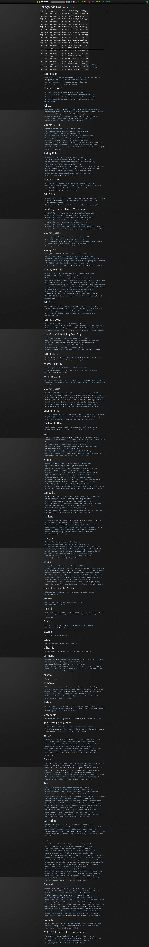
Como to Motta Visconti (94, 814)
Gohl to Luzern (85, 827)
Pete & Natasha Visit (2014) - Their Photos (75, 147)
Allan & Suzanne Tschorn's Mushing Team (56, 285)
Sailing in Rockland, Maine (65, 400)
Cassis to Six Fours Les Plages (74, 857)
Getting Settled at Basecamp (97, 285)
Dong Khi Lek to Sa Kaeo (85, 520)
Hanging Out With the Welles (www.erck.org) (92, 414)
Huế (69, 463)
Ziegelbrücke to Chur (88, 825)
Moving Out (91, 940)
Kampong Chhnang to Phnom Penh (84, 501)
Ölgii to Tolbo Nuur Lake (67, 555)
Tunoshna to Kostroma (64, 579)
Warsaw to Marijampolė (84, 651)
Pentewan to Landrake (66, 888)
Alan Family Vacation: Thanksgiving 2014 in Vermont (60, 99)
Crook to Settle (49, 906)
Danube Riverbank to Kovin (64, 698)
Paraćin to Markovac (65, 708)
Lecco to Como (49, 816)
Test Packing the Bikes (82, 936)
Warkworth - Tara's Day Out (90, 913)
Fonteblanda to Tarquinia (79, 805)
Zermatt (47, 834)
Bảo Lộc (95, 472)
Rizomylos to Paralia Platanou (70, 753)
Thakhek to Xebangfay (94, 437)
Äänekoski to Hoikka (51, 615)
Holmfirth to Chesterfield (64, 904)
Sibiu (59, 687)
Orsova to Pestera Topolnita (70, 696)
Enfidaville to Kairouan (76, 777)
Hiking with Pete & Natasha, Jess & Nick (66, 380)
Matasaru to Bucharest (59, 691)
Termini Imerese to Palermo (53, 787)
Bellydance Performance (68, 402)
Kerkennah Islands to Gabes (87, 772)
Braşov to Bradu (77, 687)
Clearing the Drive (87, 280)
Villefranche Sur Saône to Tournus (54, 848)
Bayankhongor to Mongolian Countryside (79, 546)
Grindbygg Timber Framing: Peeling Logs (80, 224)
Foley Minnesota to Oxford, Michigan (95, 287)
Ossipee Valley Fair (64, 244)
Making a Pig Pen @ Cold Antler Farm (55, 239)
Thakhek (47, 439)
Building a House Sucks (83, 168)
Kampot (72, 496)
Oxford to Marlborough (51, 899)
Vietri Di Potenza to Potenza (53, 729)
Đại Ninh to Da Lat (72, 472)
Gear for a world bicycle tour (53, 936)
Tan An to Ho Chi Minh (77, 482)
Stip (58, 719)
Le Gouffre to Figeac (83, 862)
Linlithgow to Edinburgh (52, 926)
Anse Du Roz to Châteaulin (77, 878)
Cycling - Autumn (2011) (98, 383)
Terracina (84, 801)
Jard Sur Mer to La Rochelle (78, 867)
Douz (57, 770)
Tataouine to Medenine (51, 772)
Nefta (101, 768)
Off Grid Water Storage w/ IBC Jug (78, 114)
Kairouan (65, 777)
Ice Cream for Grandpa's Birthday (91, 393)
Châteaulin (64, 878)
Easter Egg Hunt (70, 360)
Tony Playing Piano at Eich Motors (54, 383)
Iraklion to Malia (63, 751)
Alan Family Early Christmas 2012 (75, 296)
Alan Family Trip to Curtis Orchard (74, 121)
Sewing (92, 936)
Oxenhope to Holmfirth (79, 904)
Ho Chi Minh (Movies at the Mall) (54, 477)
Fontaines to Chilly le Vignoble (83, 844)
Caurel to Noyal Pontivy (73, 876)
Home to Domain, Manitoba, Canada (92, 349)
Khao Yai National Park (75, 523)
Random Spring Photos (68, 357)
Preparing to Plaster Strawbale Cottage (56, 140)
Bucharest (48, 691)
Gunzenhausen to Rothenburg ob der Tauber (57, 666)
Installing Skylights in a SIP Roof (54, 116)
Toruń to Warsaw (67, 625)
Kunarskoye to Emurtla (92, 573)
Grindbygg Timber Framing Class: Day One (57, 222)
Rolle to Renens (92, 834)
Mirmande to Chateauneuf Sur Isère (85, 851)
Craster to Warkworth (94, 915)
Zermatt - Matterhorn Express (87, 831)
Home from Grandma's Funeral (54, 121)
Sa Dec (59, 484)
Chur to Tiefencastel (74, 825)
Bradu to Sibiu (66, 687)
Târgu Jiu (60, 694)
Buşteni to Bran (65, 689)
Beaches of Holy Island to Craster (77, 915)
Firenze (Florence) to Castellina (87, 810)
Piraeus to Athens (81, 744)
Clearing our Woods (99, 280)
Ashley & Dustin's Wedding (82, 328)
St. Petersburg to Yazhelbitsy (92, 582)
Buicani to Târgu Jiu (84, 694)
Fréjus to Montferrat (86, 855)
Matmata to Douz (80, 770)
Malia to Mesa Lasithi (51, 751)
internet (98, 2)
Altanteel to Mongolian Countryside (75, 551)
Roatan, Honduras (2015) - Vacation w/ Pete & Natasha (61, 84)
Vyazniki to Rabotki (84, 577)
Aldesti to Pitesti (84, 691)
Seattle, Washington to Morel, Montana (79, 338)
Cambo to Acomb (66, 911)
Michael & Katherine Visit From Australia (83, 254)
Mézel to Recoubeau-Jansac (73, 853)
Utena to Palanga (50, 651)
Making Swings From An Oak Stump (95, 261)
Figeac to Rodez (71, 862)
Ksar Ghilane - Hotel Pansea (85, 765)
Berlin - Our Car (76, 659)
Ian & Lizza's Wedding (51, 256)
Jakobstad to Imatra (50, 592)
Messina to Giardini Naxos (69, 792)
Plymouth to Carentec (84, 880)
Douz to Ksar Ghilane (51, 768)
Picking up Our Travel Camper (86, 289)
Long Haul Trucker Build (68, 938)
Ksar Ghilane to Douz (69, 765)
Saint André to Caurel (88, 876)
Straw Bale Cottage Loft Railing (54, 82)
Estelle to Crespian (76, 860)
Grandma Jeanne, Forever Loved (79, 131)
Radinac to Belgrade (97, 706)
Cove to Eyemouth (50, 928)
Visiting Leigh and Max (66, 198)
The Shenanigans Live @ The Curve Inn (56, 166)
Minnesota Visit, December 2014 (86, 99)
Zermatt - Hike (101, 831)
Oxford (62, 899)
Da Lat (63, 472)
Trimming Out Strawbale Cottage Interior (56, 131)
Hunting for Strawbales (51, 198)
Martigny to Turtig (68, 834)
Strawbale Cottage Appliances (67, 138)
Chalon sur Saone (87, 846)
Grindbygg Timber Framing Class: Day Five (57, 217)
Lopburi (60, 527)
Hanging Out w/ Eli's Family (90, 406)
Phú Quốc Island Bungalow (52, 488)
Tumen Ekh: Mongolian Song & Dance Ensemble (58, 542)
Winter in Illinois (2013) (51, 190)
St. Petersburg (84, 584)
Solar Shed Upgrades (51, 138)
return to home (69, 7)
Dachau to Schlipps (68, 668)
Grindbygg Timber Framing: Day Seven (56, 215)
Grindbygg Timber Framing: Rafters (84, 213)
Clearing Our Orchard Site (82, 237)
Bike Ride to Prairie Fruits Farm (54, 404)
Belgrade (87, 706)
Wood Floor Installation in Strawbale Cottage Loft (89, 112)
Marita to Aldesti (96, 691)
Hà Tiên (89, 488)
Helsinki (94, 615)
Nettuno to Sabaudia (51, 803)
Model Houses (49, 380)
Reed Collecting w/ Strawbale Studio (72, 287)
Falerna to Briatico (65, 794)
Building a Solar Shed (51, 183)
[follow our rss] (67, 2)
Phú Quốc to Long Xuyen (52, 486)
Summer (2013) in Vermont (74, 246)
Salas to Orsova (84, 696)
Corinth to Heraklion (83, 751)
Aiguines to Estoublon (51, 855)
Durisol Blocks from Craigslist (79, 244)
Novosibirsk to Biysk (62, 570)
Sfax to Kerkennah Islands (65, 774)
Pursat (76, 503)
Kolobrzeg (90, 625)
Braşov (86, 687)
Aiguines (62, 855)
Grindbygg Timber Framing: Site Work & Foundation (59, 229)
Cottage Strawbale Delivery (76, 166)
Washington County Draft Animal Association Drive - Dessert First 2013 (64, 205)
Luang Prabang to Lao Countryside (92, 453)
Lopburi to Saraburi (50, 527)
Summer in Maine (50, 400)
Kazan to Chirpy (61, 577)
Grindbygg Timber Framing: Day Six (78, 215)
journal (78, 2)
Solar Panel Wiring (50, 171)
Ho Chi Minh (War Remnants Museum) (91, 479)
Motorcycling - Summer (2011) (95, 400)
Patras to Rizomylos (86, 753)
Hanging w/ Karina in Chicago (73, 323)
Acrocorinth (94, 751)
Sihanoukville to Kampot (83, 496)
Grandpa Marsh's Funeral (63, 368)
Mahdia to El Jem (93, 774)
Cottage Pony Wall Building (65, 171)
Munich (72, 671)
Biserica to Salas (95, 696)
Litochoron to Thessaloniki (61, 739)
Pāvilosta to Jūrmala (51, 643)
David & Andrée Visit (77, 261)
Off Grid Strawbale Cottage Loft (54, 109)
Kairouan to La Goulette (76, 763)
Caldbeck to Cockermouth (62, 909)
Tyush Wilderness (70, 575)
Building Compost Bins (51, 282)
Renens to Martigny (80, 834)
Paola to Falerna (76, 794)
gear (93, 2)
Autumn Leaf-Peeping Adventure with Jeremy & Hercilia (60, 118)
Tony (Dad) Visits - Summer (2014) (84, 135)
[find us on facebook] (71, 2)
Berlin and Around (50, 659)
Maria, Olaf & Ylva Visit (81, 198)
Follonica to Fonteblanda (95, 805)
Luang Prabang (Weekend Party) (65, 455)
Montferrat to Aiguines (72, 855)
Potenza (90, 727)
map (88, 2)
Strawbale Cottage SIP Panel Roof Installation (70, 164)
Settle (102, 904)
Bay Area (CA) (89, 419)
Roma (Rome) (49, 805)
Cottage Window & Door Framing (95, 166)
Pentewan (77, 888)
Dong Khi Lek (97, 520)
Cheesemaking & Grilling (79, 404)
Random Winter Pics (50, 372)
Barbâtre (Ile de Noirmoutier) (77, 869)
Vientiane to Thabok (99, 439)
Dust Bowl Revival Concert (52, 97)
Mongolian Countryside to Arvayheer (55, 546)
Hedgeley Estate (49, 913)
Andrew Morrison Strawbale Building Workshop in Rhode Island (63, 173)
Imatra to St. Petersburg (96, 584)
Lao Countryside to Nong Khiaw (72, 453)
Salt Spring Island (94, 340)
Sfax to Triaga (101, 763)
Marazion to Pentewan (88, 888)
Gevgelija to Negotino (79, 719)
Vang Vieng (87, 442)
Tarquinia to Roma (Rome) (62, 805)
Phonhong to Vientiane (59, 442)
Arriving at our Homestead (52, 287)
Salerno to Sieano (62, 731)
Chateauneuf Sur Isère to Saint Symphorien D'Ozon (59, 851)
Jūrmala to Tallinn (65, 635)
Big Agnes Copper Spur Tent (53, 943)
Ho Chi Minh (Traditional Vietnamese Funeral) (78, 477)
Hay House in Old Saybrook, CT (89, 306)
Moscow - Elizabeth (69, 582)
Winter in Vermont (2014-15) (78, 92)
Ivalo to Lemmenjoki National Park (55, 612)
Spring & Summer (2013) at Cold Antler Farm (57, 265)
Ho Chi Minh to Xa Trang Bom (86, 475)
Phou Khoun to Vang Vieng (52, 444)
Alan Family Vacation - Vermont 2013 (55, 203)
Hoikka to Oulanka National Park (95, 612)
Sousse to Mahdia (50, 777)
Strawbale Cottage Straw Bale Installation (56, 159)
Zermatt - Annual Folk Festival (68, 831)
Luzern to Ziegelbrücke (51, 827)
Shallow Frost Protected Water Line (89, 65)
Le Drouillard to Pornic (96, 871)
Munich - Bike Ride (50, 671)
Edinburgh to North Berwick (76, 926)
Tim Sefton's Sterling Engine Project (55, 311)
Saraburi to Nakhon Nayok (88, 525)
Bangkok (74, 532)
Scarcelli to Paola (50, 796)
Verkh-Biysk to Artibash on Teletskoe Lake (77, 568)
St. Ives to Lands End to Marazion (54, 890)
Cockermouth (49, 909)
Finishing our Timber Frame (66, 291)
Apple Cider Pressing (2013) (65, 237)
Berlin (84, 659)
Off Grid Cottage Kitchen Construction (89, 109)
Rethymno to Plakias (62, 746)
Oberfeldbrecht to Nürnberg (74, 662)
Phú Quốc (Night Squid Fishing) (70, 486)
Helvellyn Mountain (72, 906)
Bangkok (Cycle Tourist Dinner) (53, 427)
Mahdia (102, 774)
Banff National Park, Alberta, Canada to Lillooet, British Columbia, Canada (65, 345)
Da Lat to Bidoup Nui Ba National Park (56, 470)
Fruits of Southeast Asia (83, 484)
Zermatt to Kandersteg (51, 831)
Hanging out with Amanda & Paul (54, 360)
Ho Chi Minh (65, 482)
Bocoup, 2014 (90, 159)
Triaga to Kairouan (90, 763)
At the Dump (72, 239)
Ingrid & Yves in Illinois (69, 395)
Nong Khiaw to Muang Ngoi (53, 453)
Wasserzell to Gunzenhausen (80, 666)
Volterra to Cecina (90, 807)
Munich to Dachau (81, 668)
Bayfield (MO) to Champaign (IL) (68, 414)
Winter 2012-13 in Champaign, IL (54, 296)
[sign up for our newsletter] (73, 2)
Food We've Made (50, 397)
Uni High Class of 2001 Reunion (54, 393)
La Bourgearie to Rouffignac (75, 864)
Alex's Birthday (80, 357)
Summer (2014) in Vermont (53, 149)
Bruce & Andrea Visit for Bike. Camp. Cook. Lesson (83, 145)
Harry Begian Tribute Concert (72, 406)
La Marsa (75, 779)
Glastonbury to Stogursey (83, 895)
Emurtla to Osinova (79, 573)
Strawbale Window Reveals (85, 138)
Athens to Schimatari (88, 741)
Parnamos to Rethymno (84, 746)
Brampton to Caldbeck (77, 909)
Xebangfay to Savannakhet (78, 437)
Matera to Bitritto (50, 727)
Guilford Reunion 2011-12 (80, 368)
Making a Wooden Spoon (52, 175)
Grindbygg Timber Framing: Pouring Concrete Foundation (88, 226)
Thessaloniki (48, 739)
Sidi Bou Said (62, 779)
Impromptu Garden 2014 (77, 159)
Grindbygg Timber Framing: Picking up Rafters (58, 226)
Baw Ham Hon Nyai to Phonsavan (71, 449)
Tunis (69, 779)
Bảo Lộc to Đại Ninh (85, 472)
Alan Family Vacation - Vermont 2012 (69, 308)
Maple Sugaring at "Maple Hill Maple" (72, 275)
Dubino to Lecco (60, 816)
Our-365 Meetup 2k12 (51, 306)
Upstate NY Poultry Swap (81, 263)
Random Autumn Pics (98, 380)
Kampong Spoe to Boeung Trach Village (79, 499)
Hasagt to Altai (98, 549)
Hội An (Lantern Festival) (52, 466)
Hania (89, 744)
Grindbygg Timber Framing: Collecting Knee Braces (90, 229)
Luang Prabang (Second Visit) (71, 446)
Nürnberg (62, 662)
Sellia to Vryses (98, 744)
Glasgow (62, 923)
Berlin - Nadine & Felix (64, 659)
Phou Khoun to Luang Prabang (89, 446)
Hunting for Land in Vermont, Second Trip (77, 383)
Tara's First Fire (81, 938)
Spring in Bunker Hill (82, 360)
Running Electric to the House (53, 147)
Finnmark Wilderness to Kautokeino (55, 602)
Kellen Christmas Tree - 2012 (94, 296)
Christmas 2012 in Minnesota (84, 291)
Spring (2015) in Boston (52, 80)
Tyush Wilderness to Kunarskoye (54, 575)
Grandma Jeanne (50, 101)
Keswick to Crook (60, 906)
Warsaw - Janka (49, 625)
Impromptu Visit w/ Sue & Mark (69, 258)
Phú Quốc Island (67, 488)
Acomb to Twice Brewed (52, 911)
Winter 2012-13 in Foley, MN (95, 294)
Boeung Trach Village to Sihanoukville (55, 499)
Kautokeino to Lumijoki (51, 594)
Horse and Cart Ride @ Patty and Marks (56, 280)
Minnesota (48, 414)
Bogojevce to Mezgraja (98, 708)
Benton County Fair (63, 397)
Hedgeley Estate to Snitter (91, 911)
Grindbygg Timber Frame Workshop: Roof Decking (59, 213)
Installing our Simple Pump (90, 282)
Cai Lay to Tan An (90, 482)
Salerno (84, 731)
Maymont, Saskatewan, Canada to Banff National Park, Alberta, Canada (65, 347)
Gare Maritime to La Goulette (60, 763)
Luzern (77, 827)
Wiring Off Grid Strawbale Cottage (78, 140)
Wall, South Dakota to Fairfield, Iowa (55, 338)
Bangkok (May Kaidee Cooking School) (75, 427)
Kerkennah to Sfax (50, 765)
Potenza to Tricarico (81, 727)
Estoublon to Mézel (88, 853)
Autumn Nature (49, 385)
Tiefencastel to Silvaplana (60, 825)
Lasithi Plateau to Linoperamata (73, 748)
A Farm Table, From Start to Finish (72, 186)
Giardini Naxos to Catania (52, 792)
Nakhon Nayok (75, 525)
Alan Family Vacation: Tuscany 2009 (67, 810)
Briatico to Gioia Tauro (51, 794)
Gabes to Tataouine (72, 772)
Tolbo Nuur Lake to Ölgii (52, 555)
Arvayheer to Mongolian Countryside (79, 544)
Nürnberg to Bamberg (51, 662)
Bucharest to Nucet (98, 689)
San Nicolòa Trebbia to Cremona (54, 814)
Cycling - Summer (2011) (84, 395)
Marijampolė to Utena (69, 651)
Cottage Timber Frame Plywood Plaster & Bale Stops (59, 168)
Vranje (60, 711)
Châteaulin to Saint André (52, 878)
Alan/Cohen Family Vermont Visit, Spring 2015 (74, 80)
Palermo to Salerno (74, 731)
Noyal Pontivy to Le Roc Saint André (55, 876)
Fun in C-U (67, 404)
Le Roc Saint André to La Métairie (90, 873)
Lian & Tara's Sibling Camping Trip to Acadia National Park (61, 77)
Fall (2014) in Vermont (71, 109)
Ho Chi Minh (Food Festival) (71, 479)
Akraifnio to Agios (61, 741)
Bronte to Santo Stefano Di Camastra (55, 789)
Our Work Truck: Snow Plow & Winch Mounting (82, 273)
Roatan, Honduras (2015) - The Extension (76, 82)
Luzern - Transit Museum (67, 827)
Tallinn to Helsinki (50, 617)
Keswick (82, 906)
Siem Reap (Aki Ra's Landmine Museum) (56, 510)
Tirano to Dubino (71, 816)
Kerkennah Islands (50, 774)
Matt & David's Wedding (71, 142)
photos (84, 2)
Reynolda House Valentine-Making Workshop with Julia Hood (79, 97)
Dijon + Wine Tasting (67, 846)
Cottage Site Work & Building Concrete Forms (72, 256)
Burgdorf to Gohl (96, 827)
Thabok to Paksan (87, 439)
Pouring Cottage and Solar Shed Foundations (57, 254)
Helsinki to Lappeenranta (83, 615)
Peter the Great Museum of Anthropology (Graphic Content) (61, 584)
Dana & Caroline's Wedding (86, 94)
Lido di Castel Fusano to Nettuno (68, 803)
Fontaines (78, 846)
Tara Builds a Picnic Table (76, 157)
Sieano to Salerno (50, 731)
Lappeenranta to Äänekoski (66, 615)
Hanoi (47, 463)
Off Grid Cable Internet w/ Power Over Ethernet (58, 263)
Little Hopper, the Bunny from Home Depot (57, 261)
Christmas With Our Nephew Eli (54, 370)
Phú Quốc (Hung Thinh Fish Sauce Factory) (92, 486)
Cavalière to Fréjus (99, 855)
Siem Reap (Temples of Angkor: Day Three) (80, 505)
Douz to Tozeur (49, 770)
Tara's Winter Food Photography (89, 370)
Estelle (84, 860)
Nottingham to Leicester (69, 902)
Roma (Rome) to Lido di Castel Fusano (90, 803)
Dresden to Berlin (93, 659)
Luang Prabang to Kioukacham (70, 444)
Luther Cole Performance (52, 402)
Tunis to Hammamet (51, 779)
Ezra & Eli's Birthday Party (52, 275)
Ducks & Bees (90, 357)
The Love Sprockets (50, 237)
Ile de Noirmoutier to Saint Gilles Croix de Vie (57, 871)
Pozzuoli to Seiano (50, 801)
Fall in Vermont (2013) (92, 205)
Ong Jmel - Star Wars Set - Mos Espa (88, 768)
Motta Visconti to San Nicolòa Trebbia (75, 814)
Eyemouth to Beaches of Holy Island (55, 915)
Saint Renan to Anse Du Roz (94, 878)
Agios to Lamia (49, 741)
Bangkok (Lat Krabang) (85, 532)
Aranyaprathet (49, 520)
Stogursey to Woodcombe (67, 895)
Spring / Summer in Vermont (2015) (90, 77)
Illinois (55, 414)
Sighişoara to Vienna (51, 679)
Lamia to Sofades (95, 739)
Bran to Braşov (94, 687)
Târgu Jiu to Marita (50, 694)
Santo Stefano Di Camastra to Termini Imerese (76, 787)
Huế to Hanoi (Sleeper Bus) (58, 463)
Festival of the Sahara (67, 770)
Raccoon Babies (96, 328)
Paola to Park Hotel (88, 794)
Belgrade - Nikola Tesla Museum (73, 706)
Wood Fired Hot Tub (75, 133)
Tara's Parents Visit (74, 280)
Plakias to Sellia (49, 746)
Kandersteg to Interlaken (90, 829)
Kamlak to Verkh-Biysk (97, 568)
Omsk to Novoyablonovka (52, 573)
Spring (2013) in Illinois (95, 265)
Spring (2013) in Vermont (80, 265)
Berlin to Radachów (66, 627)
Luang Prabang (49, 455)
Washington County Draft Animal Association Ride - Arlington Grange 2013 (76, 200)
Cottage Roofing (96, 168)
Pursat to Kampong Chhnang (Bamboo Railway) (58, 503)
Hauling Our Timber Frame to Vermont (56, 273)
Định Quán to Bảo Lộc (51, 475)
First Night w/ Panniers (78, 943)
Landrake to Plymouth (51, 888)
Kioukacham (85, 444)
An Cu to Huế (76, 463)
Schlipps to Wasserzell (96, 666)
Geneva (101, 834)
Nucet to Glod (87, 689)
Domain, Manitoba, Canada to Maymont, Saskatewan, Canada (62, 349)
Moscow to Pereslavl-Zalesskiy (53, 582)
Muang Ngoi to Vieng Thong (83, 451)
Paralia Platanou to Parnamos (53, 748)
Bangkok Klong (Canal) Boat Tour (87, 529)
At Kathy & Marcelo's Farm (72, 393)
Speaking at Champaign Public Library (87, 402)
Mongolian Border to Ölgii (83, 555)
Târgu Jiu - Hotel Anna (71, 694)
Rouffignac (62, 864)
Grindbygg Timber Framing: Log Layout (56, 224)
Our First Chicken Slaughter (52, 330)
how (103, 2)
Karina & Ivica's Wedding (52, 162)
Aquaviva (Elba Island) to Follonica (55, 807)
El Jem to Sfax (82, 774)
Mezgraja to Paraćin (84, 708)
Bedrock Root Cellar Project (97, 198)
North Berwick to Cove (92, 926)
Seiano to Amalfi (89, 798)
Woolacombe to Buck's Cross (68, 893)
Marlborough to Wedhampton (91, 897)
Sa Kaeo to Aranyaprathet (62, 520)
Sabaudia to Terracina (96, 801)
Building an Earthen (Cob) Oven (54, 323)
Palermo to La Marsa (86, 779)
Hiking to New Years (51, 291)
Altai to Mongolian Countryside (78, 549)
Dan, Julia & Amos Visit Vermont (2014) (56, 157)
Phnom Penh (68, 501)
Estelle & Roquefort (94, 860)
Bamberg (102, 659)
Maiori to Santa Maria (65, 798)
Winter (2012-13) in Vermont (79, 285)
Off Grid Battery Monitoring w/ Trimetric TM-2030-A (59, 112)
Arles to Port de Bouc (51, 860)
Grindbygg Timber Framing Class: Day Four (82, 217)
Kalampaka (85, 739)
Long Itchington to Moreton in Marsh (94, 899)
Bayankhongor (96, 546)
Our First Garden (49, 406)
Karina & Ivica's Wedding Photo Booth (71, 162)
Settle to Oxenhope (93, 904)
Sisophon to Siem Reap (66, 512)
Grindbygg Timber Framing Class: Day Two (83, 220)
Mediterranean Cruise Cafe (52, 294)
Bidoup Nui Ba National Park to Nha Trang (85, 468)
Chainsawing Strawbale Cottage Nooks (56, 145)
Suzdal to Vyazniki (97, 577)
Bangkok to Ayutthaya (51, 529)
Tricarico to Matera (68, 727)
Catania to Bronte (87, 789)
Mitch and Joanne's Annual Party (54, 241)
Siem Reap (99, 510)
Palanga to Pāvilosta (71, 643)
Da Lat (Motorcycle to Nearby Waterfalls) (80, 470)
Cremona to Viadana (81, 812)
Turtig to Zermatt (56, 834)
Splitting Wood (49, 200)
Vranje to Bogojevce (50, 711)
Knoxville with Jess (85, 380)
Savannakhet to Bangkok (52, 437)
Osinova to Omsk (66, 573)
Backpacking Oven (68, 936)
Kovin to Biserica (50, 698)
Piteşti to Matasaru (73, 691)
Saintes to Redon (50, 867)
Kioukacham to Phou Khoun (53, 446)
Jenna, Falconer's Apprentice (53, 186)
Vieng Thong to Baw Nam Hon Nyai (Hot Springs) (59, 451)
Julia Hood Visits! (94, 116)
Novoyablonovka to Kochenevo (94, 570)
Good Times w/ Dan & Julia (53, 395)
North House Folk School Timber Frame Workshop (90, 326)
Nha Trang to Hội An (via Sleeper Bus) (77, 466)
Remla (59, 765)
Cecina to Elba (79, 807)
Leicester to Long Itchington (53, 902)
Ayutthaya (100, 527)
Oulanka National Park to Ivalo (75, 612)
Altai (90, 549)
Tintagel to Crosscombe (92, 890)
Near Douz (62, 768)
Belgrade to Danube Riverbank (53, 706)
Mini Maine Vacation (51, 244)
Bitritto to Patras (49, 755)
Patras (95, 753)
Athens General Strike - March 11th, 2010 (56, 744)
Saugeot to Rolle (49, 836)
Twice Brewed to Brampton (93, 909)
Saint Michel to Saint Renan (53, 880)
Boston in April (87, 173)
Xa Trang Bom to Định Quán (68, 475)
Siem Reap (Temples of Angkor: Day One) (82, 510)
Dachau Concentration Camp (53, 668)
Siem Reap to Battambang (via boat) (55, 505)
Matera (59, 727)
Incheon (61, 429)
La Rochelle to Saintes (63, 867)
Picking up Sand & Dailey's (86, 118)
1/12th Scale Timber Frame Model (69, 306)
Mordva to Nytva (99, 575)
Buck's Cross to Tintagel (51, 893)
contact (108, 2)
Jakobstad (61, 592)
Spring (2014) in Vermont (69, 175)
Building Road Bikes (99, 395)
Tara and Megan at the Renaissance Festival (79, 311)
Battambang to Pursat (86, 503)
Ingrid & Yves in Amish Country (78, 397)
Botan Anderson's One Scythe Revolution (73, 294)
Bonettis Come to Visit (51, 258)
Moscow (79, 582)
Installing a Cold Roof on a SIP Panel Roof (76, 116)
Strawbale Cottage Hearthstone (54, 142)
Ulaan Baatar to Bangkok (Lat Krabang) (56, 534)
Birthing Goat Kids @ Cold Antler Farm (84, 278)
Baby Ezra (99, 357)
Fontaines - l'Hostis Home (52, 846)
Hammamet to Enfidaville (92, 777)
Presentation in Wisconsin (52, 357)
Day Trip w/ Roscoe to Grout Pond (54, 246)
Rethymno (73, 746)
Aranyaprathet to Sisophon (82, 512)
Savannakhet (65, 437)
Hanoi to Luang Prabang (82, 455)
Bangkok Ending (92, 427)
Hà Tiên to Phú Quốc (79, 488)
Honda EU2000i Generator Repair (93, 241)
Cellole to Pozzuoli (63, 801)
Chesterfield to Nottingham (85, 902)
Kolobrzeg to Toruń (80, 625)
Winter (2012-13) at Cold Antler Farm (70, 282)
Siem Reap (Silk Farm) (51, 512)
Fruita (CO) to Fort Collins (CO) (91, 417)
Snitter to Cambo (77, 911)
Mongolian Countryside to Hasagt (54, 551)
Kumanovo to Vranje (70, 711)
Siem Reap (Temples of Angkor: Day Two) (57, 508)
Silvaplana (48, 825)
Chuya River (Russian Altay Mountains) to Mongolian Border (62, 558)
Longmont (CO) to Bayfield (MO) (54, 417)
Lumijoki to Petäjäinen (87, 592)
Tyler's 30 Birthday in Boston (88, 183)
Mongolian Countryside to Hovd (66, 553)
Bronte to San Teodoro (74, 789)
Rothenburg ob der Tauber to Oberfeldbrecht (57, 664)
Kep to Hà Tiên (98, 488)
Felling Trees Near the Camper (92, 186)
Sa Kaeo (74, 520)
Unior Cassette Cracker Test (52, 938)
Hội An (63, 466)
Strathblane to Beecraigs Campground (92, 923)
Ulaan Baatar (77, 542)
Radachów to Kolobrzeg (52, 627)
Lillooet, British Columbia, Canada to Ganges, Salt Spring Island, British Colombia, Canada (70, 343)
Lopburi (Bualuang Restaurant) (72, 527)
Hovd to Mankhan (50, 553)
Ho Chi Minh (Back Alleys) (52, 482)
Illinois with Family (89, 162)
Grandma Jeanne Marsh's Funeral (54, 129)
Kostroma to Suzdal (50, 579)
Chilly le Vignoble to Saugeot (64, 844)
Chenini (62, 772)
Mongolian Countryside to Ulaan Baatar (56, 544)
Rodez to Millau (60, 862)
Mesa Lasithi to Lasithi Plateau (92, 748)
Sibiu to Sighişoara (50, 687)
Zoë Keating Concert (50, 308)
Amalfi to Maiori (77, 798)
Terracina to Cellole (75, 801)
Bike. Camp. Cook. (88, 188)
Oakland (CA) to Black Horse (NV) (74, 419)
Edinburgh (63, 926)
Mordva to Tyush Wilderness (84, 575)
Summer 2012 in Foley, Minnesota (71, 330)
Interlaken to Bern (76, 829)
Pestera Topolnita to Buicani (53, 696)
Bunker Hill (59, 406)
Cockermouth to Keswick (93, 906)
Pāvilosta (61, 643)
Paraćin (75, 708)
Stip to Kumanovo (50, 719)
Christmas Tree (63, 372)
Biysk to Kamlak (49, 570)
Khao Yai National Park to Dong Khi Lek (56, 523)
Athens (72, 744)
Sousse (59, 777)
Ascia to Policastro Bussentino (96, 796)
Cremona (91, 812)
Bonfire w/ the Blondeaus (72, 313)
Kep (46, 496)
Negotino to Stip (66, 719)
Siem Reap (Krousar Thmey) (78, 508)
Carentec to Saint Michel (69, 880)
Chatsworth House (50, 904)
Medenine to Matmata (93, 770)
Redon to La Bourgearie (91, 864)
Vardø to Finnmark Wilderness (75, 602)
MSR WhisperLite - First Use (78, 940)
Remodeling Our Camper (52, 289)
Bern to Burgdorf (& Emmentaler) (54, 829)
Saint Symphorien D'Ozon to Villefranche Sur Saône (80, 848)
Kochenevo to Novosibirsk (77, 570)
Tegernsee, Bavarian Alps (95, 668)
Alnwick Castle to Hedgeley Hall (65, 913)
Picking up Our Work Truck (68, 289)
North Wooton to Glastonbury (53, 897)
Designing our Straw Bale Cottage (68, 183)
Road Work (90, 256)
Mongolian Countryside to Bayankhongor (56, 549)
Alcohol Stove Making (62, 940)
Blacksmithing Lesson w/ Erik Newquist (56, 92)
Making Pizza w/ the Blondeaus (54, 313)
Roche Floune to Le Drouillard (53, 873)
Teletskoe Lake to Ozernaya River (54, 568)
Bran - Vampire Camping (52, 689)
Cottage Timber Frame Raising (83, 171)
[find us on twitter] (69, 2)
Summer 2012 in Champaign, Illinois (94, 330)
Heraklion (73, 751)
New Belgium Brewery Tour (73, 417)
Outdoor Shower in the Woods (79, 222)
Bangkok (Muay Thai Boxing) (68, 529)
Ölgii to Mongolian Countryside (85, 553)
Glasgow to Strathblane (73, 923)
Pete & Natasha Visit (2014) (97, 147)
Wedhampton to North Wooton (72, 897)
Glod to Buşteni (76, 689)
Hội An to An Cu (86, 463)
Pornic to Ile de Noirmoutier (80, 871)
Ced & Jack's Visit (82, 239)
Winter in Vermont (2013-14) (69, 190)
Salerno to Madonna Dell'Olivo (71, 729)
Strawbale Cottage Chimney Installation (56, 114)
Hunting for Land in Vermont (97, 397)
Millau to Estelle (49, 862)
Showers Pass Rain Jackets (95, 938)
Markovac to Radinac (51, 708)
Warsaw (58, 625)
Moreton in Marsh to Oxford (73, 899)
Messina (80, 792)
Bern (67, 829)
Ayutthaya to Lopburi (89, 527)
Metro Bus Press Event (88, 313)
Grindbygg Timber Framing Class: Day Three (57, 220)
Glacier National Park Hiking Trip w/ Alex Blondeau (59, 326)
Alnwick (78, 913)
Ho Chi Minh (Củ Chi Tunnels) (53, 479)
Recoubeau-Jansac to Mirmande (54, 853)
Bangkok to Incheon (50, 429)
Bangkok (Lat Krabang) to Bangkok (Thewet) (57, 532)
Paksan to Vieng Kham (74, 439)
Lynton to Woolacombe (84, 893)
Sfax (75, 774)
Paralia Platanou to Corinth (52, 753)
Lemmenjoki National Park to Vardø (55, 604)
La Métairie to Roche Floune (71, 873)
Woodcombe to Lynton (51, 895)
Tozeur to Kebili (71, 768)
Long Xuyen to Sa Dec (69, 484)
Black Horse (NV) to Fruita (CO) (54, 419)
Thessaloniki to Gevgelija (94, 719)
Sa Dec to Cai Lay (50, 484)
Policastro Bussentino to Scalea (77, 796)
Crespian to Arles (63, 860)
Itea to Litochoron (75, 739)
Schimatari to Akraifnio (74, 741)
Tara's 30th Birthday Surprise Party (54, 188)
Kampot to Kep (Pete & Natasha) (59, 496)
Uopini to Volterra (50, 810)
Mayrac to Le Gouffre (97, 862)
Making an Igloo (49, 368)
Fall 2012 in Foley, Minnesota (53, 315)
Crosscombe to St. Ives (78, 890)
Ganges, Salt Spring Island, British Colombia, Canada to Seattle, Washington (66, 340)
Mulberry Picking (92, 404)
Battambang (97, 503)
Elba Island (70, 807)
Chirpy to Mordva (50, 577)
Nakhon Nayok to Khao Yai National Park (56, 525)
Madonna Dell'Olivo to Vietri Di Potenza (93, 729)
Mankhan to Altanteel (94, 551)
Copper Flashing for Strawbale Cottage (91, 142)
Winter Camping (49, 940)
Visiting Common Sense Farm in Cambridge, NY (58, 278)
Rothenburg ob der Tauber (79, 664)
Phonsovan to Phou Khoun (52, 449)
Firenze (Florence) (50, 812)
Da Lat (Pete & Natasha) (52, 472)
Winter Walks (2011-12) (71, 370)
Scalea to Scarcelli (62, 796)
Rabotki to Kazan (72, 577)
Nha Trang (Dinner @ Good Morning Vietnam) (58, 468)
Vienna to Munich (63, 671)
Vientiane (48, 442)
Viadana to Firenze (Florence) (66, 812)
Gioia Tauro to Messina (91, 792)
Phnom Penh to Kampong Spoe (54, 501)
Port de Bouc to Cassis (95, 857)
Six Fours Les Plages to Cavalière (54, 857)
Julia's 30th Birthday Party (52, 298)
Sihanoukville (96, 496)
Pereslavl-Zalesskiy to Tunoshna (81, 579)
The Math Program (50, 164)
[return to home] (44, 1)
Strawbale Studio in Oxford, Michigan (92, 308)
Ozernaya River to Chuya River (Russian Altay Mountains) (61, 566)
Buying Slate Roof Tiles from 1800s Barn (91, 258)
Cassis (85, 857)
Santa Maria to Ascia (51, 798)
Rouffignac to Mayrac (51, 864)
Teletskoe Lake (83, 566)
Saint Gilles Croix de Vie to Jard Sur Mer (56, 869)
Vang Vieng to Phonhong (74, 442)
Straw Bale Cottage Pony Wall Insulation (56, 133)
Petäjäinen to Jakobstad (72, 592)
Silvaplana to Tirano (83, 816)
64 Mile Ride (66, 943)
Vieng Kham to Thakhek (58, 439)
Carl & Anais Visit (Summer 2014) (75, 129)
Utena (58, 651)
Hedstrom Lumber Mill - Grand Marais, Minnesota (59, 328)
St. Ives (68, 890)
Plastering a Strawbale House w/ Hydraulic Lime (58, 135)
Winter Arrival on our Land (74, 188)
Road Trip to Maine (79, 400)
